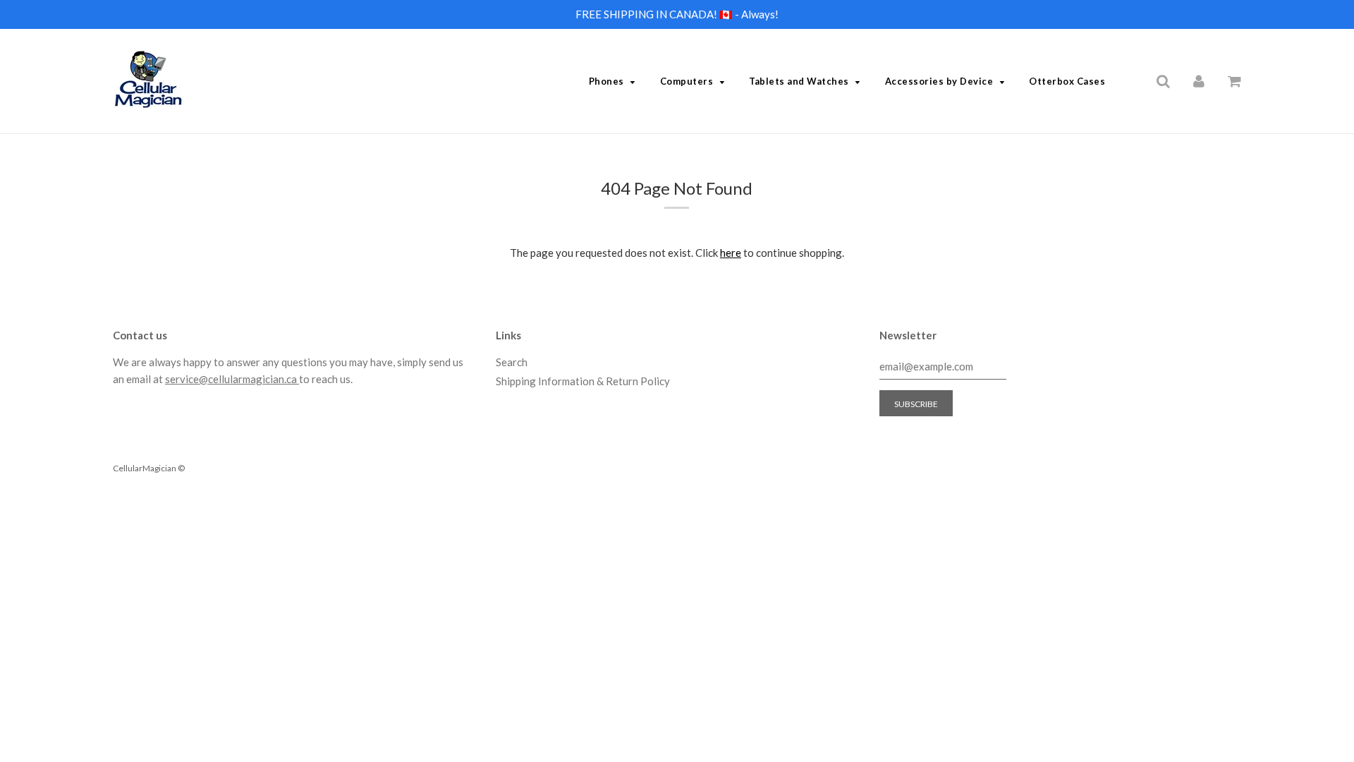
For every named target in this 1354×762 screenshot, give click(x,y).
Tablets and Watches (799, 81)
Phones (606, 81)
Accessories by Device (939, 81)
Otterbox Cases (1067, 81)
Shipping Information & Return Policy (583, 381)
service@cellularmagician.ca (232, 379)
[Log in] (1198, 80)
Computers (687, 81)
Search (511, 362)
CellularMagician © (149, 468)
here (730, 252)
